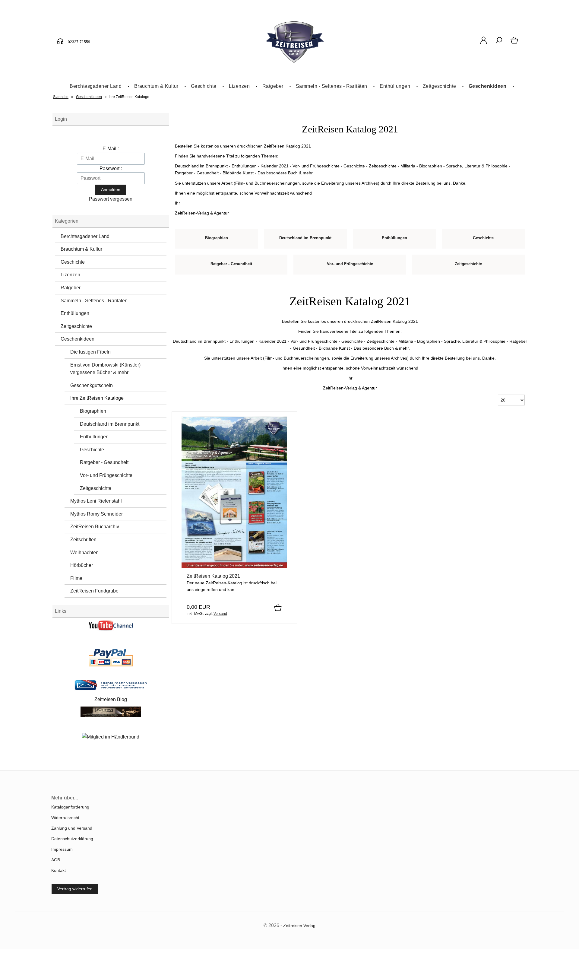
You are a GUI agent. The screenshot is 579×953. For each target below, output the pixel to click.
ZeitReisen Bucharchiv (94, 526)
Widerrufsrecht (65, 817)
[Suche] (499, 43)
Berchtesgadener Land (96, 86)
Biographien (93, 411)
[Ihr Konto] (483, 43)
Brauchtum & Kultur (156, 86)
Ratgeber (272, 86)
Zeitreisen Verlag (299, 925)
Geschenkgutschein (91, 385)
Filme (76, 578)
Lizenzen (239, 86)
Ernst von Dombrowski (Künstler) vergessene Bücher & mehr (105, 368)
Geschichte (204, 86)
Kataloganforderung (70, 807)
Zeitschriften (83, 539)
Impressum (62, 849)
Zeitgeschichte (439, 86)
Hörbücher (81, 565)
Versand (220, 614)
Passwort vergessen (110, 199)
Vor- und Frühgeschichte (106, 475)
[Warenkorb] (515, 43)
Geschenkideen (488, 86)
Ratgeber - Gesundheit (104, 462)
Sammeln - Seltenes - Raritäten (331, 86)
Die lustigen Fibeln (90, 351)
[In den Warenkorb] (278, 608)
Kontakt (58, 870)
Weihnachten (84, 552)
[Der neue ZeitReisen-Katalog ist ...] (234, 566)
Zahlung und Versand (71, 828)
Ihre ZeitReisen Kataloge (97, 398)
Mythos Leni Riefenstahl (96, 501)
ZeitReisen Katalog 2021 (213, 576)
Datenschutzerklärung (72, 838)
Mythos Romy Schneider (96, 513)
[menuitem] (97, 86)
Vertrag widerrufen (75, 888)
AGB (55, 859)
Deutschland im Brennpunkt (109, 424)
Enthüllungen (395, 86)
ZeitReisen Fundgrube (94, 590)
